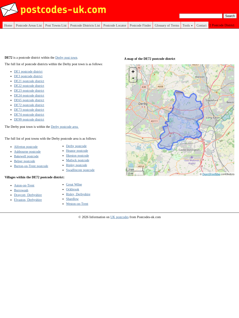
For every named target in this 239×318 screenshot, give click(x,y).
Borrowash (21, 190)
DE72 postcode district (29, 105)
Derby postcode (76, 146)
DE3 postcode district (28, 76)
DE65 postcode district (29, 100)
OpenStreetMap (211, 174)
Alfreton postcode (26, 147)
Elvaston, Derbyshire (28, 200)
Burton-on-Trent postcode (31, 166)
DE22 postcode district (29, 86)
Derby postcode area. (65, 127)
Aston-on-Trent (24, 185)
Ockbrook (72, 189)
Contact (202, 25)
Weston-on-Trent (77, 204)
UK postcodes (119, 217)
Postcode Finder (140, 25)
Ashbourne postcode (27, 151)
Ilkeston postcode (77, 155)
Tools (188, 25)
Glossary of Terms (167, 25)
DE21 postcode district (29, 81)
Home (8, 25)
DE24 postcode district (29, 95)
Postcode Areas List (29, 25)
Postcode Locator (114, 25)
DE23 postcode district (29, 90)
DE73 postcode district (29, 110)
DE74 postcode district (29, 114)
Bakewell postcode (26, 156)
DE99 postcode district (29, 119)
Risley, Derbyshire (78, 194)
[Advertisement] (90, 43)
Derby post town (66, 57)
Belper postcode (24, 161)
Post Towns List (56, 25)
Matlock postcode (77, 160)
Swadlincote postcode (80, 170)
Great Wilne (74, 184)
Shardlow (72, 199)
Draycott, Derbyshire (28, 195)
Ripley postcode (76, 165)
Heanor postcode (77, 150)
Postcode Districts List (85, 25)
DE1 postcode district (28, 71)
